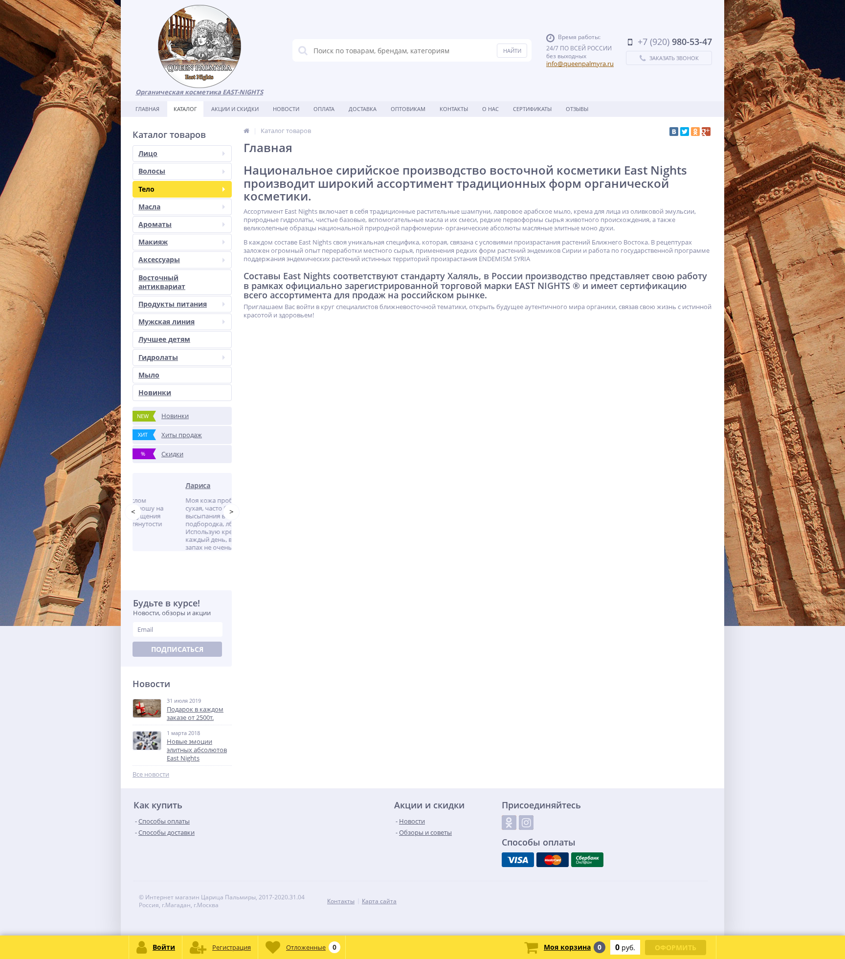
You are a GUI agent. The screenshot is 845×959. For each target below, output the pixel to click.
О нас (490, 108)
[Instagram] (526, 837)
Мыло (148, 374)
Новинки (154, 392)
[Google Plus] (706, 131)
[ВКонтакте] (673, 131)
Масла (149, 206)
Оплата (323, 108)
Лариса (156, 485)
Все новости (151, 789)
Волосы (151, 171)
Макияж (153, 241)
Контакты (454, 108)
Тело (146, 189)
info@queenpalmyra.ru (580, 63)
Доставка (363, 108)
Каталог (185, 108)
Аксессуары (159, 259)
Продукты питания (172, 304)
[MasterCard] (552, 874)
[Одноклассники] (695, 131)
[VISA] (518, 874)
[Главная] (246, 130)
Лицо (147, 153)
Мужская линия (166, 321)
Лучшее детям (164, 339)
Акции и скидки (235, 108)
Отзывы (577, 108)
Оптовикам (408, 108)
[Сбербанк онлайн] (587, 874)
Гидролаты (158, 357)
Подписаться (177, 664)
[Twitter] (684, 131)
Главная (147, 108)
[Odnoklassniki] (509, 837)
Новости (286, 108)
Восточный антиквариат (161, 282)
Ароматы (155, 224)
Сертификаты (532, 108)
